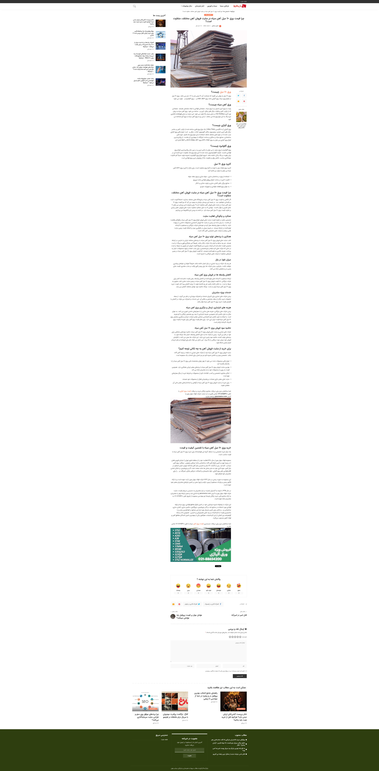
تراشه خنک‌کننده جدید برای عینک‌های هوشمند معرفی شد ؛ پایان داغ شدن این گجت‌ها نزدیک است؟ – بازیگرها (143, 68)
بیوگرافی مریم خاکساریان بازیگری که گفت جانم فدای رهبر (228, 740)
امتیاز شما (244, 637)
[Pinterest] (244, 101)
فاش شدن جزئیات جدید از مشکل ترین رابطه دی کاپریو (229, 754)
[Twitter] (238, 95)
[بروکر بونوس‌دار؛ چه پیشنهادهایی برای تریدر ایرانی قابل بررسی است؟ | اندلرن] (161, 34)
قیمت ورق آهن (198, 524)
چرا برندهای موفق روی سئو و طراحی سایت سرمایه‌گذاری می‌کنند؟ (147, 717)
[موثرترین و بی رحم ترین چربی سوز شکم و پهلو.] (241, 117)
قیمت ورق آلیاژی (185, 391)
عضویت (189, 756)
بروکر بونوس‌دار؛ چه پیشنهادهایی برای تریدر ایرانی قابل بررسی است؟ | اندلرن (143, 33)
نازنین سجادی (215, 25)
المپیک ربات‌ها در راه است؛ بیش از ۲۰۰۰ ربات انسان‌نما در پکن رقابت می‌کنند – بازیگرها (144, 44)
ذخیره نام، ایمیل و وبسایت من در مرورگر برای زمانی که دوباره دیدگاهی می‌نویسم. (225, 671)
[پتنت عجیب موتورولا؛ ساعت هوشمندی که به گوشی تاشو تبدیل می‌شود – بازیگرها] (161, 82)
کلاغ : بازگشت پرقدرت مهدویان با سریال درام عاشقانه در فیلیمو (175, 716)
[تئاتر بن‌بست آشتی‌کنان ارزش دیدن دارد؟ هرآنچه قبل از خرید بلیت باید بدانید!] (161, 23)
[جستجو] (134, 6)
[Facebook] (244, 95)
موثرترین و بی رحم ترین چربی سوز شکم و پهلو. (241, 126)
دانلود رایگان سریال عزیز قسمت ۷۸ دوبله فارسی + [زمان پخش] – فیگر (229, 744)
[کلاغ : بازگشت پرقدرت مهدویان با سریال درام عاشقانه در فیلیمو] (175, 701)
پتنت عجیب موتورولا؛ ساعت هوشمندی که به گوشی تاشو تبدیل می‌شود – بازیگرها (144, 80)
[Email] (238, 101)
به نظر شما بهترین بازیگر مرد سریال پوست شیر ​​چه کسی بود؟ (229, 749)
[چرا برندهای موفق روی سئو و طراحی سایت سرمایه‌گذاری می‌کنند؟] (145, 701)
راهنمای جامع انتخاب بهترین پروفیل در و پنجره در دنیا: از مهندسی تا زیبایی (205, 695)
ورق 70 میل (225, 92)
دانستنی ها (208, 15)
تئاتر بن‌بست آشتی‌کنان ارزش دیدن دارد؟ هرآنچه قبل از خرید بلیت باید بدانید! (143, 22)
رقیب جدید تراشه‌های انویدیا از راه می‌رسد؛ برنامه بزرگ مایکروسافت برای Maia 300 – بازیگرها (144, 56)
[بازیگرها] (239, 6)
